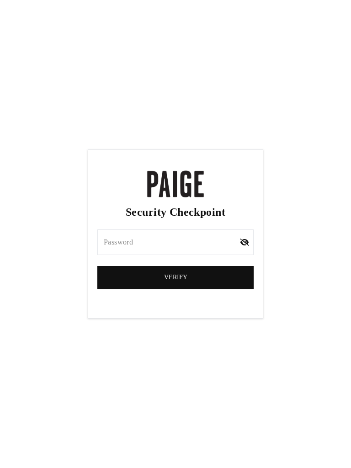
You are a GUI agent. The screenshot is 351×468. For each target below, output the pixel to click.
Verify (175, 277)
